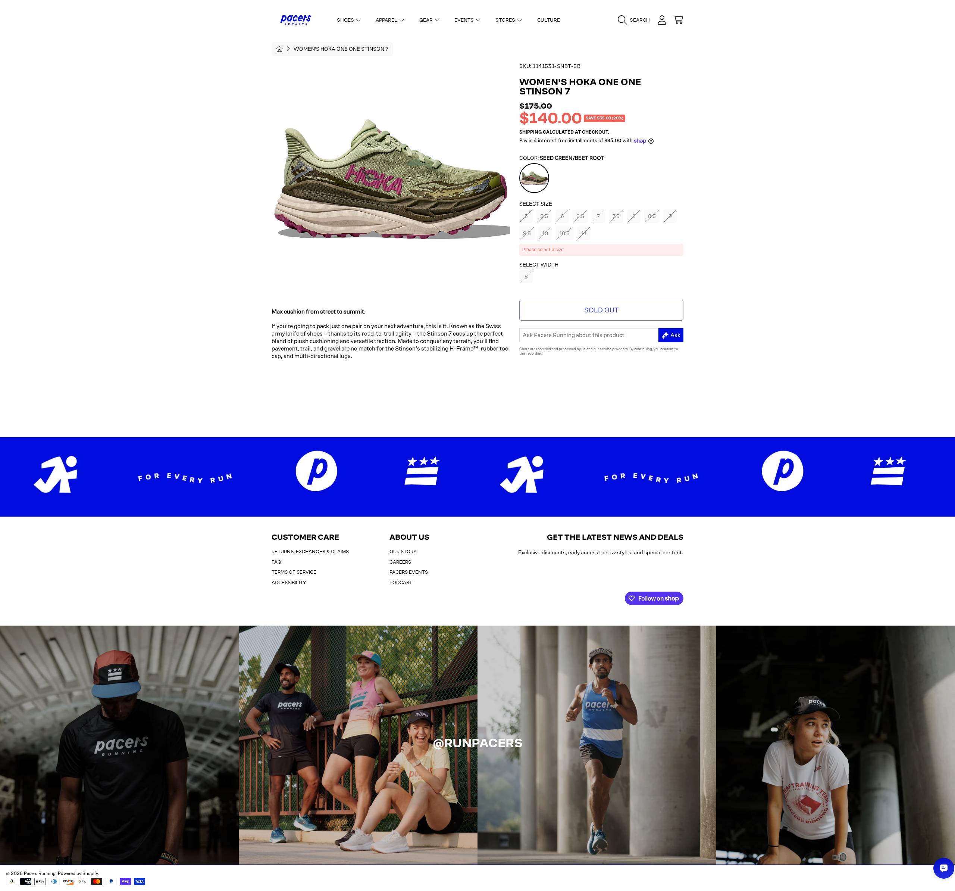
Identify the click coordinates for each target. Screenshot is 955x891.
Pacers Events (408, 572)
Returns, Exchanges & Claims (310, 551)
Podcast (400, 582)
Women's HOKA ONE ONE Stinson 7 (341, 49)
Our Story (403, 551)
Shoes (346, 20)
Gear (426, 20)
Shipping (530, 132)
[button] (636, 20)
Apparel (387, 20)
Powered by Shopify (78, 873)
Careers (400, 562)
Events (464, 20)
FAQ (276, 562)
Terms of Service (294, 572)
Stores (505, 20)
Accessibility (289, 582)
